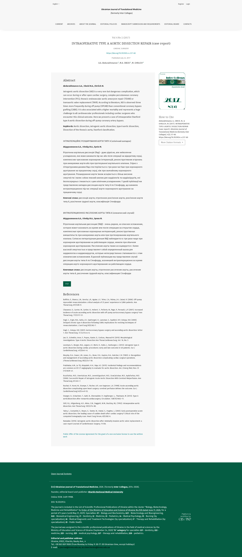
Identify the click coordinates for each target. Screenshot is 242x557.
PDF (67, 284)
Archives (71, 24)
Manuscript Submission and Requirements (140, 24)
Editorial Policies (108, 24)
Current (59, 24)
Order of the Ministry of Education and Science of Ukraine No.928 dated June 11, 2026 (120, 510)
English (57, 4)
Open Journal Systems (61, 474)
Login (188, 4)
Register (181, 4)
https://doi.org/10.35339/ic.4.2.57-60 (121, 53)
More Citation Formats (171, 142)
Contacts (187, 24)
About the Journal (87, 24)
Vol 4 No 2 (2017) (121, 37)
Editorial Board (171, 24)
